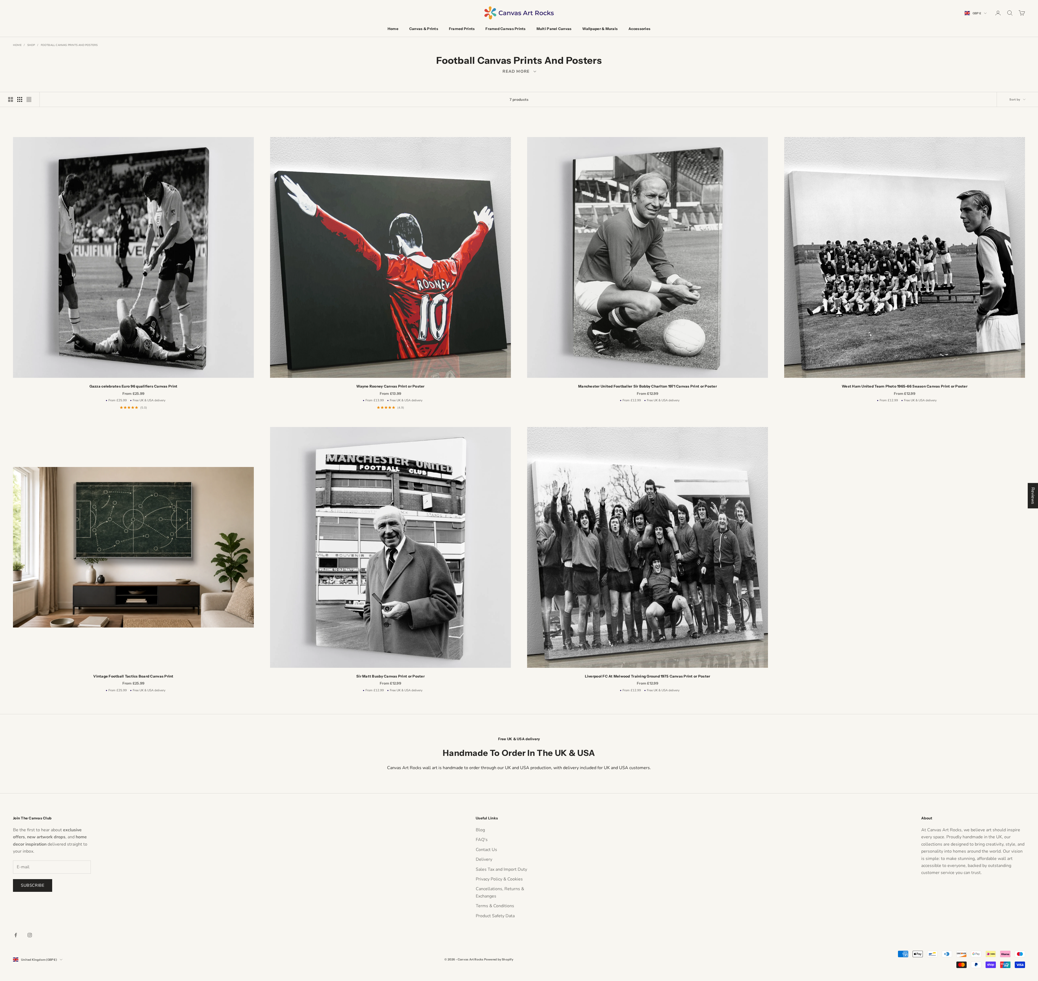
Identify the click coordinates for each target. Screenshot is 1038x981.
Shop (31, 45)
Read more (519, 71)
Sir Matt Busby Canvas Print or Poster (390, 676)
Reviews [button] (1033, 495)
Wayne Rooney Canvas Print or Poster (390, 386)
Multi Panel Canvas (554, 28)
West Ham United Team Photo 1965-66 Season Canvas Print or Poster (904, 386)
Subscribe (32, 885)
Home (393, 28)
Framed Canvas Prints (505, 28)
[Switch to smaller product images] (19, 99)
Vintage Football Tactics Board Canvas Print (133, 676)
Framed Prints (462, 28)
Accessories (639, 28)
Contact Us (486, 850)
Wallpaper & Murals (600, 28)
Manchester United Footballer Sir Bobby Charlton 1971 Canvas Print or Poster (647, 386)
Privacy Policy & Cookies (499, 879)
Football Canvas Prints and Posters (69, 45)
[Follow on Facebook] (15, 935)
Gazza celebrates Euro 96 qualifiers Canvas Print (133, 386)
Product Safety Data (495, 916)
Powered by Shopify (498, 959)
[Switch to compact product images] (28, 99)
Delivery (484, 859)
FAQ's (482, 840)
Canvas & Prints (423, 28)
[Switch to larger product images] (10, 99)
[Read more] (519, 71)
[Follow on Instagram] (29, 935)
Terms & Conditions (495, 906)
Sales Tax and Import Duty (501, 869)
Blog (480, 830)
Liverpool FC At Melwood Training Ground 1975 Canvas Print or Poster (647, 676)
